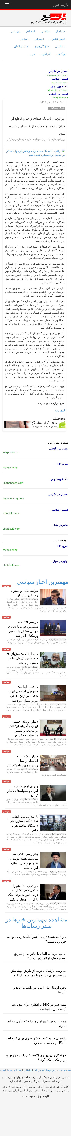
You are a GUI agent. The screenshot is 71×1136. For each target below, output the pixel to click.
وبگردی (61, 53)
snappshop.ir (60, 97)
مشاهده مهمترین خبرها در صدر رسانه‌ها (36, 922)
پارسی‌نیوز (61, 5)
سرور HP (62, 463)
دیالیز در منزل (60, 524)
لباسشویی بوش (59, 86)
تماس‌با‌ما (39, 1069)
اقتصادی (30, 31)
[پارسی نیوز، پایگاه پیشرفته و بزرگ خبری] (48, 18)
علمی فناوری (57, 38)
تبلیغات (27, 1069)
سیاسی (45, 31)
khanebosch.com (58, 90)
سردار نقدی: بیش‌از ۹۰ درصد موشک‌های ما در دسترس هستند (22, 658)
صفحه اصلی (64, 1069)
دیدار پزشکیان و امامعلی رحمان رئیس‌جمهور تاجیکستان (22, 761)
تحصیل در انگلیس (58, 71)
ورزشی (15, 31)
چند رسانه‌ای (21, 46)
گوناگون (45, 53)
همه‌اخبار (60, 31)
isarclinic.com (60, 82)
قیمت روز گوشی (58, 93)
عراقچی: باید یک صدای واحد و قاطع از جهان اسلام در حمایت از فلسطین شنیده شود (37, 126)
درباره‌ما (50, 1069)
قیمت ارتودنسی (59, 78)
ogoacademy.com (57, 74)
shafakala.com (11, 528)
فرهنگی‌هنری (41, 46)
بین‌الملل (60, 46)
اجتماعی (39, 38)
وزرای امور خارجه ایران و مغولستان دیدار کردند (22, 791)
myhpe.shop (10, 467)
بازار (32, 53)
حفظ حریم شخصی (10, 1069)
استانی (24, 38)
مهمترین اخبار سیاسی (42, 582)
